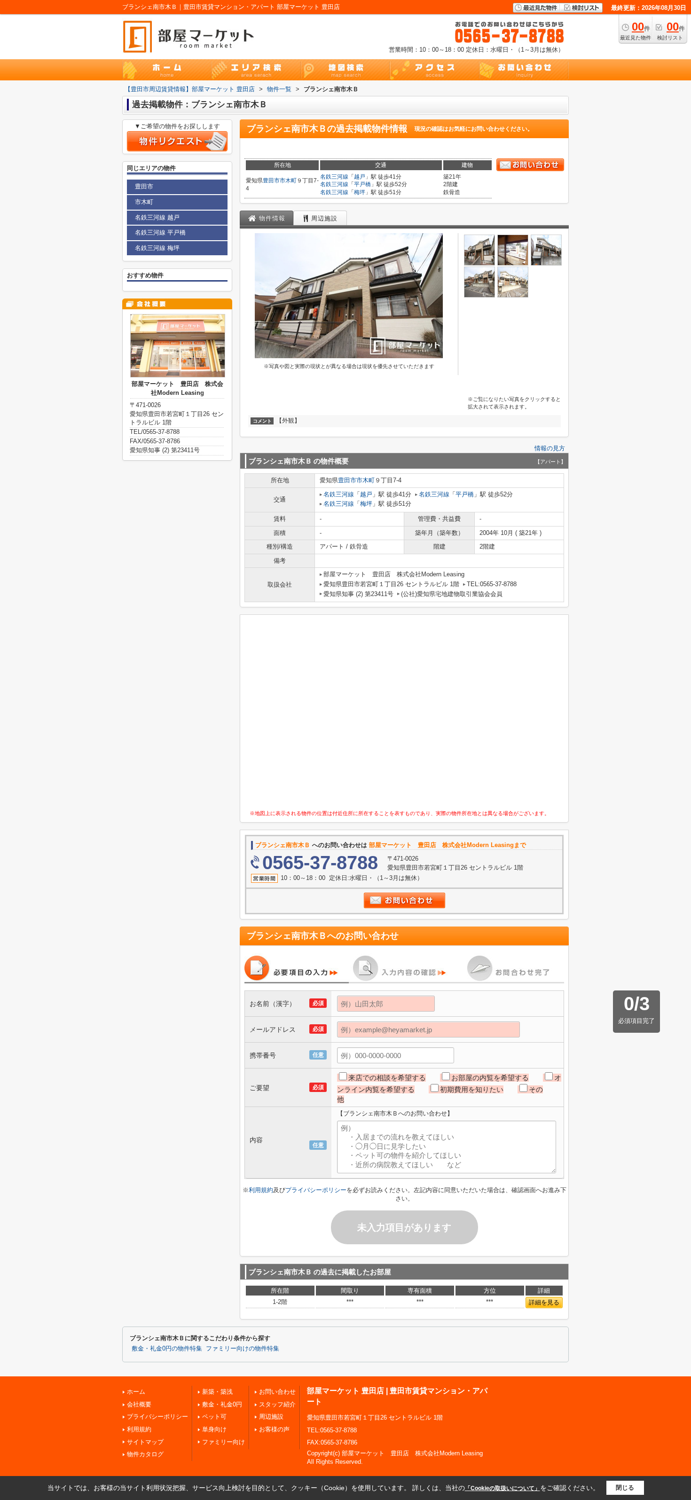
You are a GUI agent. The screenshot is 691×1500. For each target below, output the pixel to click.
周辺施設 (271, 1416)
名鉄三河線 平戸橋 (160, 232)
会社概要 (139, 1404)
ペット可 (214, 1416)
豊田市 (271, 180)
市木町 (288, 180)
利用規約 (261, 1190)
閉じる (625, 1487)
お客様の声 (274, 1429)
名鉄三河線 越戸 (157, 217)
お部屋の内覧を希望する (490, 1078)
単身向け (214, 1429)
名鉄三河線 (334, 176)
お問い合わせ (277, 1391)
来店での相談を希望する (387, 1078)
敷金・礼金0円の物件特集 (167, 1348)
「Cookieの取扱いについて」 (502, 1488)
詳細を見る (544, 1302)
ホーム (136, 1391)
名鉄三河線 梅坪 (157, 247)
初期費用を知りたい (471, 1089)
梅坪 (359, 192)
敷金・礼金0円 (222, 1404)
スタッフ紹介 (277, 1404)
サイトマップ (145, 1441)
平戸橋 (362, 184)
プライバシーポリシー (315, 1190)
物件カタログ (145, 1454)
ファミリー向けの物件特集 (242, 1348)
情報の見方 (549, 448)
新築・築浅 (217, 1391)
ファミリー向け (223, 1441)
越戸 (359, 176)
